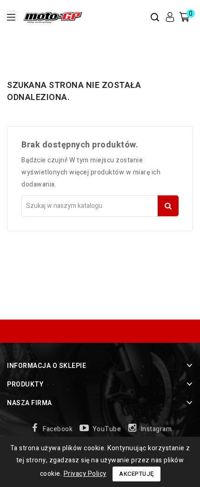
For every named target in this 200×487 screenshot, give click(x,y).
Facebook (58, 429)
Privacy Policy (85, 474)
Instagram (156, 429)
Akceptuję (136, 473)
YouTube (107, 429)
